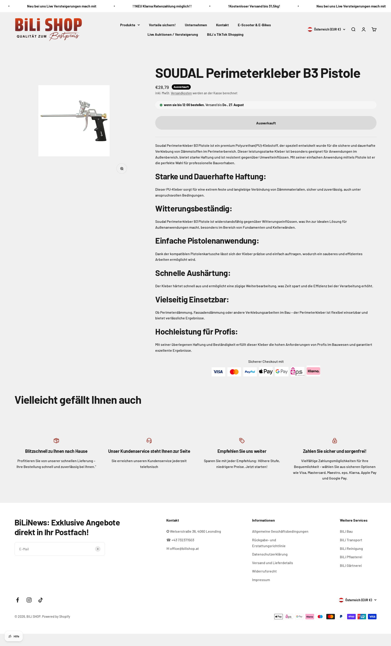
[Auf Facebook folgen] (17, 600)
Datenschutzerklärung (270, 554)
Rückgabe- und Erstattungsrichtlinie (269, 543)
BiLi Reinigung (351, 548)
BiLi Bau (346, 531)
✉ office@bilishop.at (182, 548)
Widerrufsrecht (264, 571)
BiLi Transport (351, 540)
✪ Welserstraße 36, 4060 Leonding (193, 531)
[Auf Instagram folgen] (29, 600)
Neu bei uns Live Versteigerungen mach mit (40, 6)
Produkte (127, 25)
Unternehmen (196, 25)
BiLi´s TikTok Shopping (225, 34)
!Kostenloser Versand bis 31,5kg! (233, 6)
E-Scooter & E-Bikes (254, 25)
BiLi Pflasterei (351, 557)
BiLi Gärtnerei (351, 565)
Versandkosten (181, 93)
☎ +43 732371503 (180, 540)
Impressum (261, 579)
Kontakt (222, 25)
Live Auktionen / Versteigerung (173, 34)
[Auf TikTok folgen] (41, 600)
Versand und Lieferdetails (272, 562)
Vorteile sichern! (162, 25)
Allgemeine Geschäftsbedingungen (280, 531)
